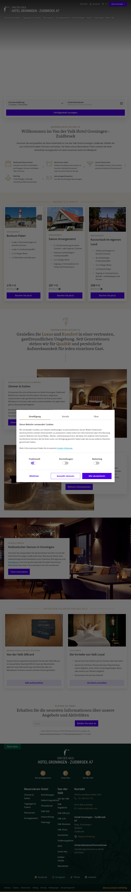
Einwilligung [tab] (35, 416)
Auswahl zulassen (65, 475)
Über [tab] (96, 416)
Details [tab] (65, 416)
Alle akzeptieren (97, 475)
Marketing (97, 458)
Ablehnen (34, 475)
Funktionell (34, 458)
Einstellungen (66, 458)
